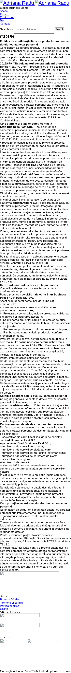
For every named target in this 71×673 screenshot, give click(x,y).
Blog (3, 20)
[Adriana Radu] (34, 3)
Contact (5, 23)
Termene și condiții (11, 602)
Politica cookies (9, 605)
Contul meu (7, 17)
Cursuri (4, 14)
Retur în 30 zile (9, 599)
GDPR (4, 609)
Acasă (4, 10)
